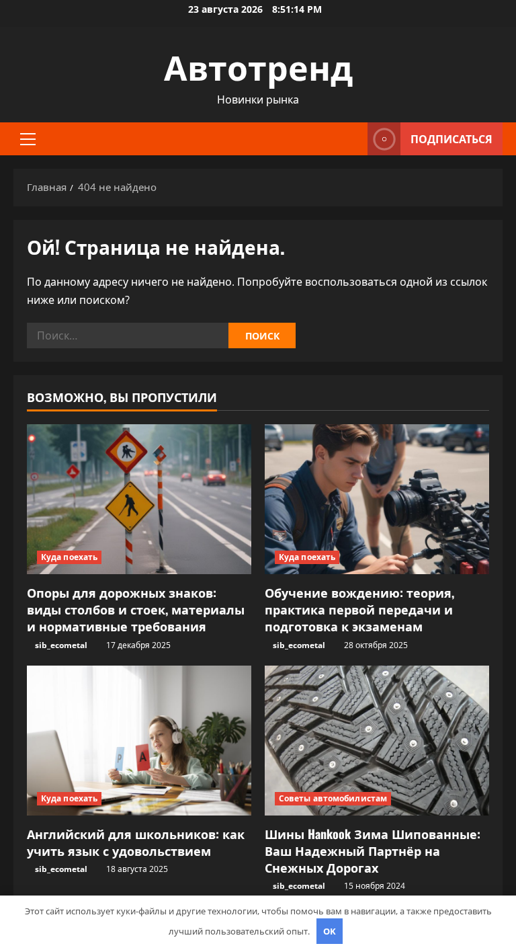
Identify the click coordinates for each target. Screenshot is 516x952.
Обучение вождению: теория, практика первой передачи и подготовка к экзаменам (359, 609)
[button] (27, 139)
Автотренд (258, 65)
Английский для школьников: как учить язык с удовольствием (136, 842)
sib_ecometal (61, 645)
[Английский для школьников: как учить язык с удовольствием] (139, 741)
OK (329, 931)
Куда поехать (69, 557)
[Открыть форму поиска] (353, 139)
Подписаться (451, 138)
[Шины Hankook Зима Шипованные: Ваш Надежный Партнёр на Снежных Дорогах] (377, 741)
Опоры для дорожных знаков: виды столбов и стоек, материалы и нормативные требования (136, 609)
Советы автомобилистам (333, 798)
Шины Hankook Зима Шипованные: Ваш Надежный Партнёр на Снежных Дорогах (372, 850)
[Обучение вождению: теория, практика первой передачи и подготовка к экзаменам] (377, 499)
